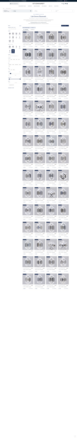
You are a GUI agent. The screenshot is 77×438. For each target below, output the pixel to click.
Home (3, 8)
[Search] (62, 3)
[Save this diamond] (32, 32)
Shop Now (24, 0)
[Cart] (67, 3)
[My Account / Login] (63, 3)
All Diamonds (25, 29)
